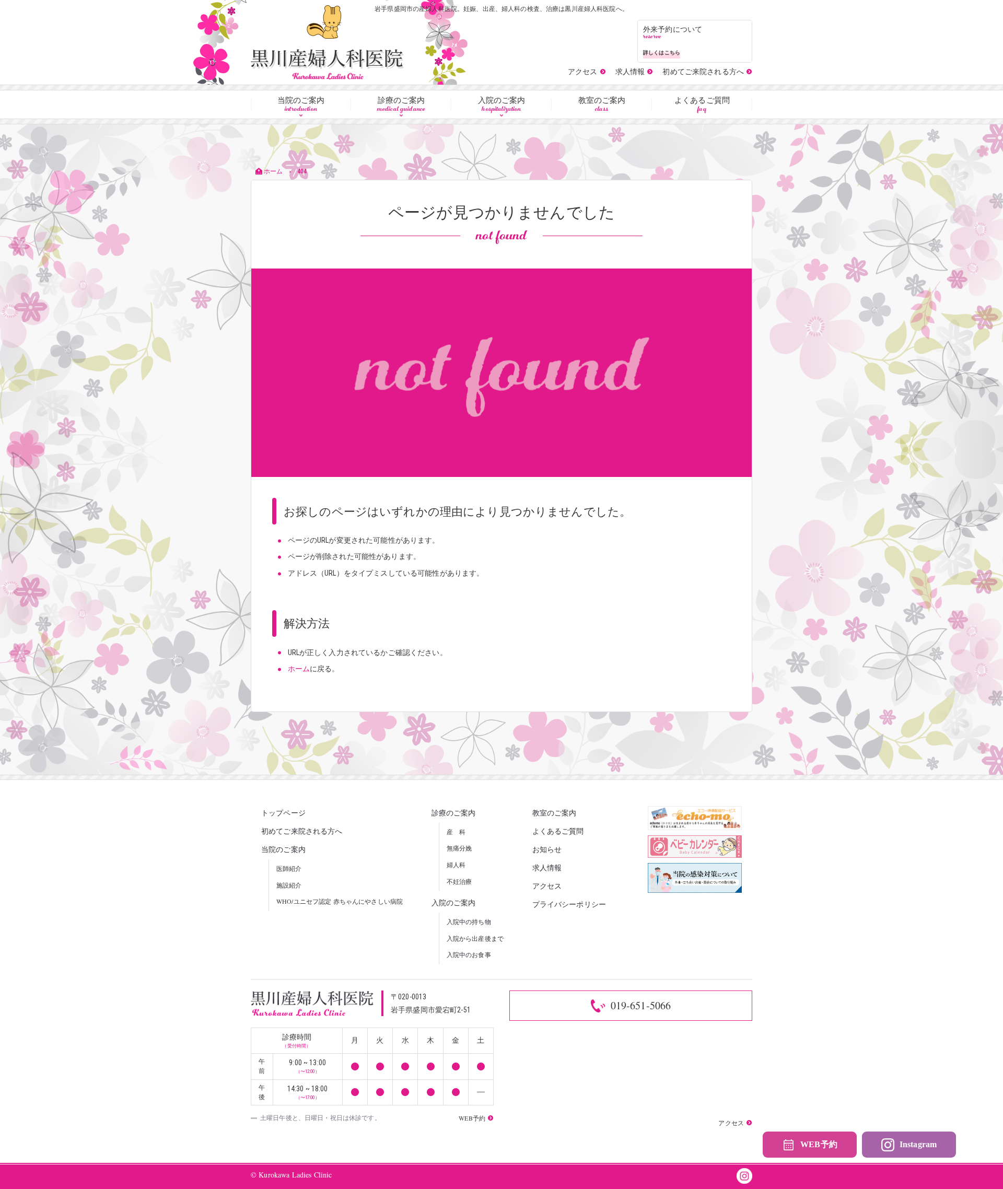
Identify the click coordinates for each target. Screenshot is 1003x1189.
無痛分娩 (459, 848)
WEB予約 (818, 1144)
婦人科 (456, 864)
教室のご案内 (602, 105)
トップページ (283, 813)
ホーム (299, 669)
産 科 (456, 831)
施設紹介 (289, 885)
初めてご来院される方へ (302, 831)
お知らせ (547, 849)
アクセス (547, 886)
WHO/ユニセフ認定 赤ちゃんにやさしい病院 (339, 901)
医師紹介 (289, 868)
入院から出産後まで (475, 938)
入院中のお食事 (469, 954)
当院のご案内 (301, 105)
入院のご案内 (502, 105)
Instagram (918, 1144)
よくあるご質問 (702, 105)
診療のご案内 (401, 105)
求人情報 (547, 867)
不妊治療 (459, 881)
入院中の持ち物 (469, 921)
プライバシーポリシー (569, 904)
